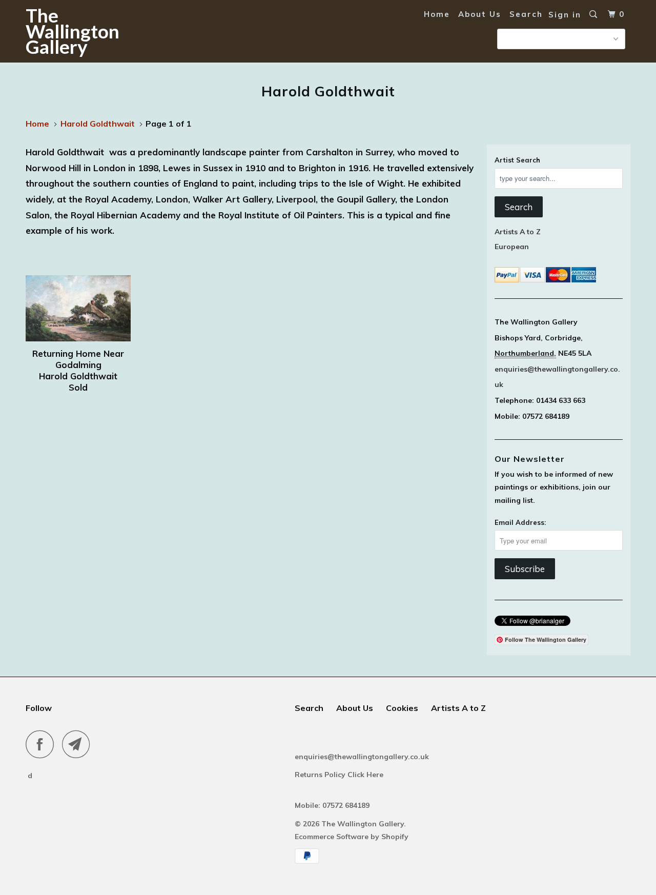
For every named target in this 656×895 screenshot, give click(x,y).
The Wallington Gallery (72, 31)
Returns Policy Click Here (340, 774)
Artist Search (517, 160)
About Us (479, 14)
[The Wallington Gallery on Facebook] (42, 744)
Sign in (564, 14)
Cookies (402, 708)
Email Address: (520, 522)
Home (437, 14)
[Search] (594, 14)
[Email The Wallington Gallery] (79, 744)
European (512, 246)
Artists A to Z (518, 231)
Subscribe (525, 568)
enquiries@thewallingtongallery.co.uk (362, 756)
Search (526, 14)
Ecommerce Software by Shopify (351, 836)
